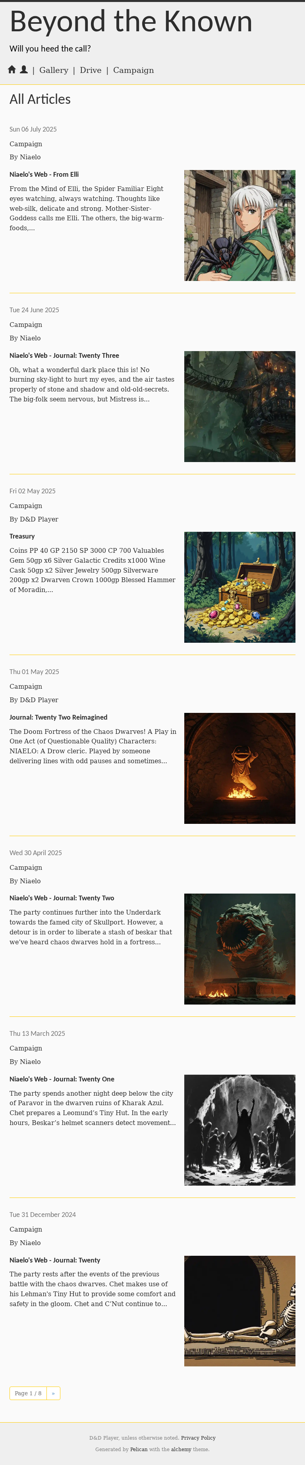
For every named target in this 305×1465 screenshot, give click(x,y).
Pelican (139, 1449)
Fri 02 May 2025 (33, 491)
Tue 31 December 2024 (43, 1215)
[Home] (11, 70)
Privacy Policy (198, 1438)
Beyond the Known (131, 23)
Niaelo (30, 157)
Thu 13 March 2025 (37, 1034)
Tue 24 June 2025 (34, 310)
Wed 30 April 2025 (36, 853)
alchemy (181, 1449)
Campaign (26, 144)
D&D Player (39, 519)
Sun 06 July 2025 (33, 130)
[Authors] (24, 70)
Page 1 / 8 (28, 1393)
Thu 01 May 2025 (34, 672)
